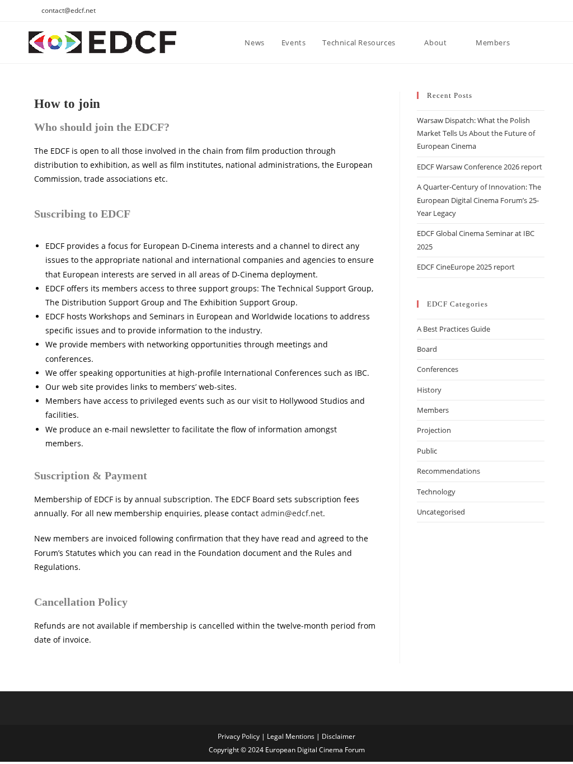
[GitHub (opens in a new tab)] (502, 10)
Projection (434, 430)
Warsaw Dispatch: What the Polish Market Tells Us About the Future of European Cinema (476, 133)
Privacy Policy (239, 736)
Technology (436, 492)
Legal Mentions (290, 736)
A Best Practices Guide (453, 329)
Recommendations (448, 471)
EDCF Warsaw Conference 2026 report (479, 167)
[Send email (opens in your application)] (539, 10)
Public (427, 451)
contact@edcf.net (68, 10)
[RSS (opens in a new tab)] (528, 10)
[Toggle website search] (541, 42)
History (429, 390)
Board (427, 349)
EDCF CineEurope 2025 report (466, 267)
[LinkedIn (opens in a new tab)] (489, 10)
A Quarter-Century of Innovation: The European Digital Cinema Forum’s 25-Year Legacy (479, 200)
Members (433, 410)
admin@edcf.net (292, 513)
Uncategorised (441, 512)
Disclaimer (338, 736)
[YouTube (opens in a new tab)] (515, 10)
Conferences (437, 369)
